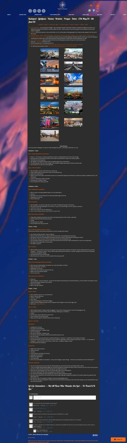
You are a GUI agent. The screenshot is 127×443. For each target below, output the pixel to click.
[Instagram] (97, 10)
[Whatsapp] (89, 10)
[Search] (98, 8)
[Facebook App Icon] (93, 10)
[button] (43, 11)
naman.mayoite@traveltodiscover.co (57, 46)
